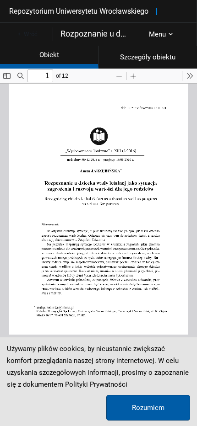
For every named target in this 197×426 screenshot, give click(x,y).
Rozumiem (148, 408)
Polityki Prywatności (96, 384)
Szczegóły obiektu (147, 57)
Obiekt (49, 55)
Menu (157, 34)
